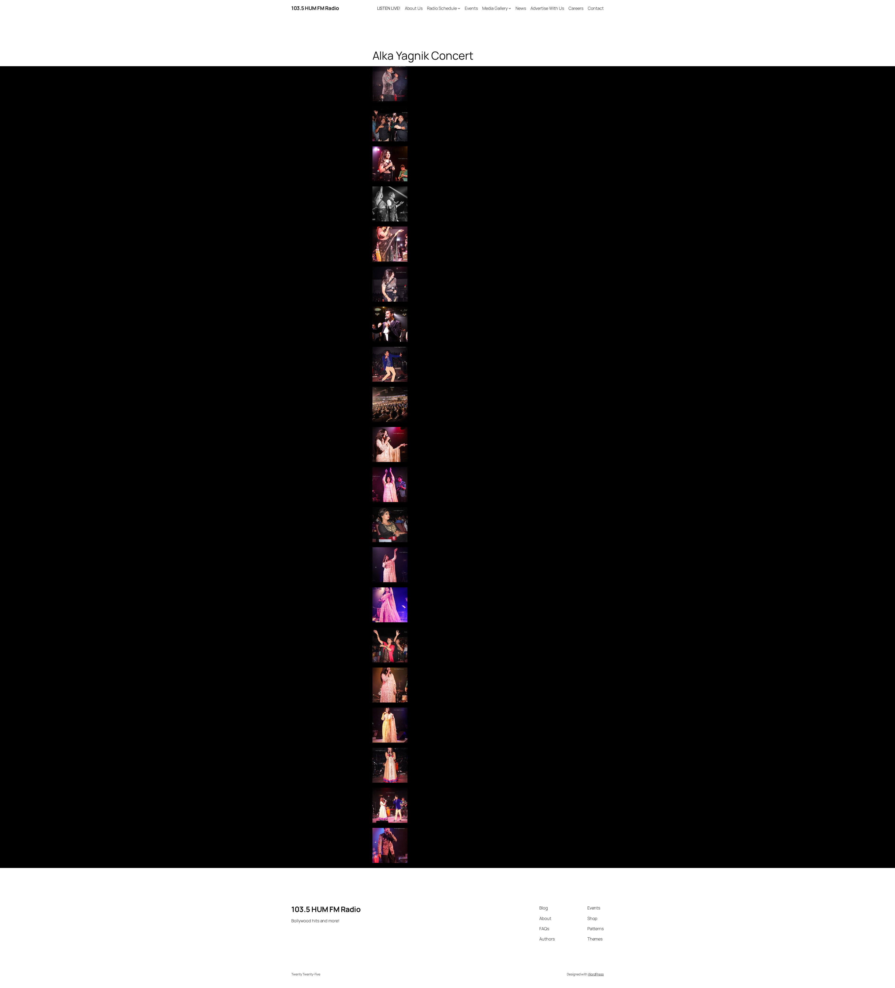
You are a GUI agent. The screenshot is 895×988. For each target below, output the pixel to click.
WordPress (596, 974)
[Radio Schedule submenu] (459, 8)
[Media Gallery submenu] (510, 8)
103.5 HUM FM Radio (315, 8)
